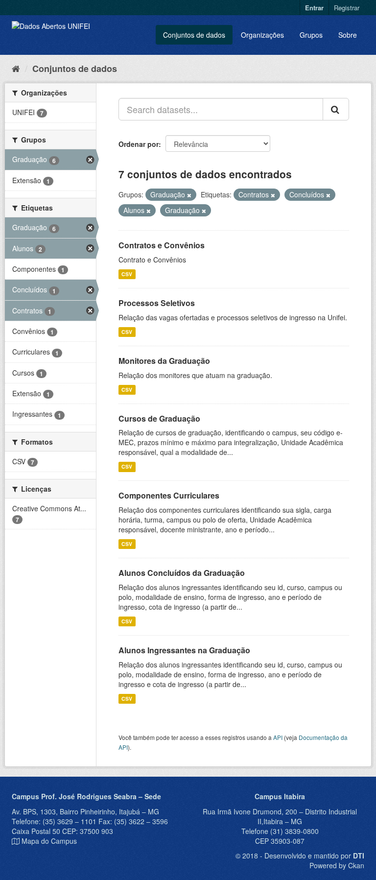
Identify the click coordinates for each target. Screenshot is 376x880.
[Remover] (189, 195)
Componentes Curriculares (168, 495)
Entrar (314, 7)
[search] (336, 109)
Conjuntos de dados (194, 35)
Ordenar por (138, 144)
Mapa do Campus (49, 841)
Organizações (262, 35)
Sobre (347, 35)
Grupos (311, 35)
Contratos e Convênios (161, 245)
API (277, 737)
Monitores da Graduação (164, 360)
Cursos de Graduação (159, 418)
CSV (126, 274)
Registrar (346, 7)
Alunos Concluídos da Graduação (181, 572)
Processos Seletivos (156, 303)
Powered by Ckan (336, 865)
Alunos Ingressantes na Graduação (184, 650)
